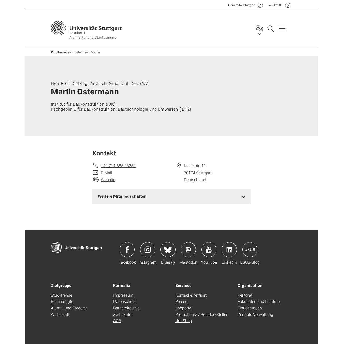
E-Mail (106, 172)
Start (52, 52)
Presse (181, 301)
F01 (275, 5)
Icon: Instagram (147, 249)
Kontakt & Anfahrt (191, 295)
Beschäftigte (62, 301)
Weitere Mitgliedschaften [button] (122, 196)
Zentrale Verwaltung (255, 314)
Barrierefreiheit (126, 307)
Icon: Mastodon (188, 249)
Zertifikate (122, 314)
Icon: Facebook (127, 249)
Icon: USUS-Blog (249, 249)
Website (108, 179)
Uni (241, 5)
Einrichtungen (250, 307)
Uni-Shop (183, 320)
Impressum (123, 295)
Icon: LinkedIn (229, 249)
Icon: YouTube (208, 249)
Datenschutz (124, 301)
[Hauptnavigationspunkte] (282, 28)
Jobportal (183, 307)
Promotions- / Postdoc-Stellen (201, 314)
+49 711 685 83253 (118, 165)
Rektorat (245, 295)
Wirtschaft (60, 314)
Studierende (61, 295)
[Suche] (270, 28)
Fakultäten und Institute (259, 301)
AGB (117, 320)
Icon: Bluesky (168, 249)
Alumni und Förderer (69, 307)
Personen (64, 52)
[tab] (171, 196)
